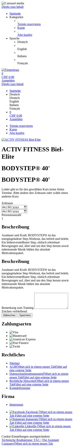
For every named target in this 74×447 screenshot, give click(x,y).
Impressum (16, 404)
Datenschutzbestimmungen (38, 375)
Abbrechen (9, 315)
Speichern (25, 315)
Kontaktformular (19, 388)
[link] (44, 42)
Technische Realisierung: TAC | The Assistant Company (30, 441)
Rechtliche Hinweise (39, 382)
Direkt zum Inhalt (12, 6)
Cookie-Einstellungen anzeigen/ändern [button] (26, 436)
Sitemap (14, 363)
